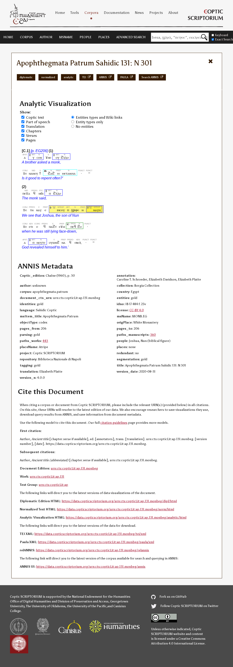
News (139, 12)
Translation (35, 126)
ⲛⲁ (63, 242)
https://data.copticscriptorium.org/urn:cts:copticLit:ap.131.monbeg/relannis (92, 550)
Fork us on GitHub (173, 597)
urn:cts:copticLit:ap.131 (47, 477)
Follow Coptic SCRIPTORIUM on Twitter (189, 606)
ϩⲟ (79, 226)
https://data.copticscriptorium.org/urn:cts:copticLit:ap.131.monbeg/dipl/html (119, 501)
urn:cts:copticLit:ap (53, 485)
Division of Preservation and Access (83, 601)
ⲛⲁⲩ (39, 210)
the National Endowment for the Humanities (98, 597)
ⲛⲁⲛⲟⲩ (33, 173)
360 (153, 335)
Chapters (33, 131)
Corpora (91, 12)
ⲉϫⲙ (62, 226)
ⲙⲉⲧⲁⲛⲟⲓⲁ (69, 173)
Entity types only (89, 122)
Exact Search (224, 39)
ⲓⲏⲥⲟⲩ (61, 210)
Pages (31, 140)
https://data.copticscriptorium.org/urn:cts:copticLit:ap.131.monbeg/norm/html (115, 509)
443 (45, 341)
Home (60, 12)
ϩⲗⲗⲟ (65, 157)
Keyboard (221, 35)
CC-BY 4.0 (136, 310)
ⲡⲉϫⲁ (26, 193)
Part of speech (38, 122)
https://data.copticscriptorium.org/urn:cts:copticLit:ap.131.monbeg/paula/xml (96, 542)
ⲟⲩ (57, 157)
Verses (31, 135)
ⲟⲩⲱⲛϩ (54, 242)
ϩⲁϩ (51, 173)
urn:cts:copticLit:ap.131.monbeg (74, 468)
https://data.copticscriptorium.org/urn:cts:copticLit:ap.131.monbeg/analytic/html (126, 517)
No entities (85, 126)
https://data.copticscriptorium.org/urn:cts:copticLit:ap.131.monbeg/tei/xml (90, 534)
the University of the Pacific (86, 606)
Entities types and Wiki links (99, 117)
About (173, 12)
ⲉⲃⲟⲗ (78, 242)
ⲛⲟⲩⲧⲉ (41, 242)
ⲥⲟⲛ (39, 157)
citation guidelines (113, 423)
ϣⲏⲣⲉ (75, 210)
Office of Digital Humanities (30, 601)
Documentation (116, 12)
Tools (74, 12)
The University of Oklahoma (45, 606)
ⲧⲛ (32, 210)
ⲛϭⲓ (41, 193)
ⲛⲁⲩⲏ (97, 210)
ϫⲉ (25, 173)
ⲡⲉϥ (73, 226)
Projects (156, 12)
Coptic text (35, 117)
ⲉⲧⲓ (31, 226)
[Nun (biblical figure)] (91, 210)
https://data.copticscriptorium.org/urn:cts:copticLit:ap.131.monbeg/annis (90, 567)
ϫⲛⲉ (48, 157)
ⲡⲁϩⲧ (53, 226)
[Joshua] (54, 210)
